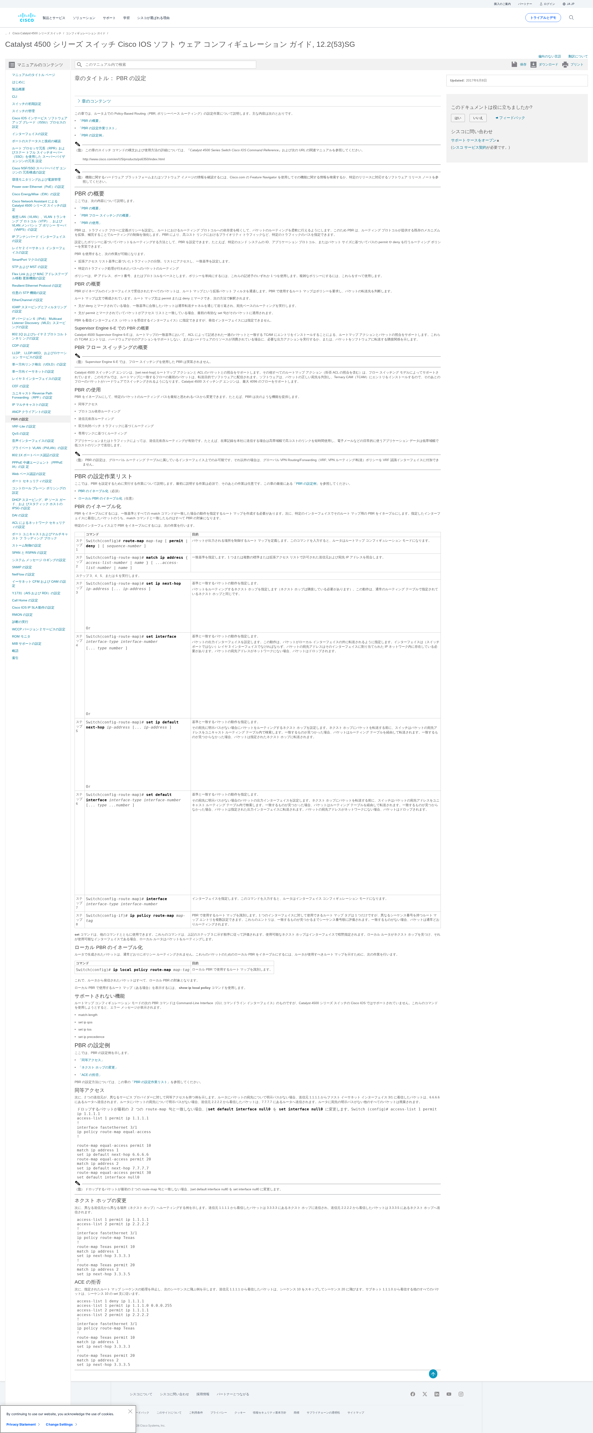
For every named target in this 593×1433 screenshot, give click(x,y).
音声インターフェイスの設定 (33, 441)
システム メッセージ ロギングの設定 (39, 560)
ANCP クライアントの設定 (31, 412)
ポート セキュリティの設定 (32, 481)
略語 (15, 651)
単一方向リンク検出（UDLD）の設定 (39, 364)
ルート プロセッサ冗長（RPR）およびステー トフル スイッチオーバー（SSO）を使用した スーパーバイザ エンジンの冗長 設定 (38, 154)
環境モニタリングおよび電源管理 (36, 179)
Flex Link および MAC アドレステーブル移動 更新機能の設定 (40, 276)
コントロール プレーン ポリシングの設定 (39, 490)
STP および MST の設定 (29, 267)
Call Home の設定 (25, 600)
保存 (523, 64)
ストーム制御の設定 (26, 545)
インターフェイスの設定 (30, 134)
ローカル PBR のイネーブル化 (100, 498)
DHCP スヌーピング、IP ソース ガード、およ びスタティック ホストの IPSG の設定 (39, 504)
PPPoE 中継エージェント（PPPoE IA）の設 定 (37, 464)
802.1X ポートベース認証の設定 (35, 455)
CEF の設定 (20, 386)
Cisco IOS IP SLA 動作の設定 (33, 607)
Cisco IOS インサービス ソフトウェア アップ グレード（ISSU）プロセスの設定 (39, 122)
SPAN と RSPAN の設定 (29, 552)
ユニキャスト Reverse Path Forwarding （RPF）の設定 (32, 395)
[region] (68, 1419)
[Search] (79, 65)
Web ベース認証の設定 (29, 474)
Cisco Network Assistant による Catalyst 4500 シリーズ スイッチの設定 (39, 205)
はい (458, 118)
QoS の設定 (20, 433)
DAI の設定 (20, 515)
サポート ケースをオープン (473, 140)
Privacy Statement (21, 1424)
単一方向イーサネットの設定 (33, 371)
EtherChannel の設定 (27, 300)
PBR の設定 (19, 419)
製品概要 (18, 89)
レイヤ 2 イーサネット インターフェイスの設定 (38, 250)
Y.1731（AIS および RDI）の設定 (36, 593)
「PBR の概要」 (90, 121)
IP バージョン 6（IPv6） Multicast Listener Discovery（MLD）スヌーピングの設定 (39, 323)
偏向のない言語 (549, 56)
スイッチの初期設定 (26, 104)
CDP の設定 (20, 345)
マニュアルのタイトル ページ (33, 75)
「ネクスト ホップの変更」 (98, 1067)
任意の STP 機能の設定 (29, 293)
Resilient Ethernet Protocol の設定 (37, 285)
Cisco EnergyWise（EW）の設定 (36, 194)
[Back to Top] (433, 1373)
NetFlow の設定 (23, 574)
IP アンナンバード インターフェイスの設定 (39, 239)
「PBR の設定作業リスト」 (98, 128)
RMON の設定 (22, 614)
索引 (15, 658)
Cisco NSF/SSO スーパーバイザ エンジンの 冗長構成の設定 (39, 170)
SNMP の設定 (22, 567)
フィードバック (512, 118)
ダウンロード (548, 64)
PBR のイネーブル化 (93, 491)
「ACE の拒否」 (90, 1075)
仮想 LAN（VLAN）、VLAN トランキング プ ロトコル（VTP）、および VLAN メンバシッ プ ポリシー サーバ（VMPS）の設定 (39, 223)
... (6, 33)
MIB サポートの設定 (26, 643)
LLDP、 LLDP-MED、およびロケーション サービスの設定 (39, 355)
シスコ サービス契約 (469, 147)
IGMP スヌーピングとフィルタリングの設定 (39, 309)
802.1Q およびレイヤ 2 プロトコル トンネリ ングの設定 (39, 336)
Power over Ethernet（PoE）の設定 (38, 187)
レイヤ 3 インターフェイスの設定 (36, 378)
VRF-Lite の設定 (24, 426)
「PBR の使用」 (90, 223)
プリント (577, 64)
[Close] (130, 1411)
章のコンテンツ (96, 101)
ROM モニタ (21, 636)
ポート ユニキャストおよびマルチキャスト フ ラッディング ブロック (40, 536)
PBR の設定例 (306, 483)
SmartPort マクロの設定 (29, 259)
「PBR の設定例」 (91, 135)
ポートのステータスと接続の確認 (36, 141)
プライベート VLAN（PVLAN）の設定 (39, 448)
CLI (14, 96)
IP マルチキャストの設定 (30, 404)
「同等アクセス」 (91, 1060)
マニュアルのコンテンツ (40, 65)
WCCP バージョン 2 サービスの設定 (38, 629)
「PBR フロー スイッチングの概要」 (105, 215)
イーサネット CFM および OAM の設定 (39, 584)
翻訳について (578, 56)
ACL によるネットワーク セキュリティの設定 (38, 525)
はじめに (18, 82)
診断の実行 (20, 622)
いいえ (478, 118)
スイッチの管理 (23, 111)
